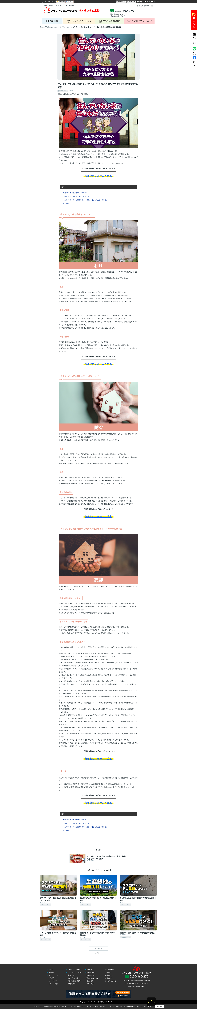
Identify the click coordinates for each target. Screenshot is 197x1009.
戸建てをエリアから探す (75, 972)
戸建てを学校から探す (74, 981)
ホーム (51, 969)
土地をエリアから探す (74, 969)
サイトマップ (53, 981)
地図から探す (72, 975)
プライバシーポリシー (55, 975)
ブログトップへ (98, 953)
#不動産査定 (75, 94)
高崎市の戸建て (91, 975)
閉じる (159, 1006)
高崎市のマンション (92, 978)
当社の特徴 (89, 981)
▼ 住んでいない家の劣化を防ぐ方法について (77, 196)
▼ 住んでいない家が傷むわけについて (74, 193)
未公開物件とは (110, 969)
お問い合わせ (148, 6)
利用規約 (51, 978)
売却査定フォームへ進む (98, 175)
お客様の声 (108, 978)
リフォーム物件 (53, 984)
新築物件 (89, 969)
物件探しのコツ (72, 984)
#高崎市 (60, 94)
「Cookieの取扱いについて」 (133, 1006)
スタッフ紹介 (90, 984)
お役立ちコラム (62, 91)
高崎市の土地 (90, 972)
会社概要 (140, 6)
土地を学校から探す (74, 978)
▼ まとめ (65, 203)
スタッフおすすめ (110, 981)
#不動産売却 (67, 94)
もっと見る (98, 948)
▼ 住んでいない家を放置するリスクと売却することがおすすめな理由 (84, 200)
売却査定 (108, 972)
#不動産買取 (84, 94)
